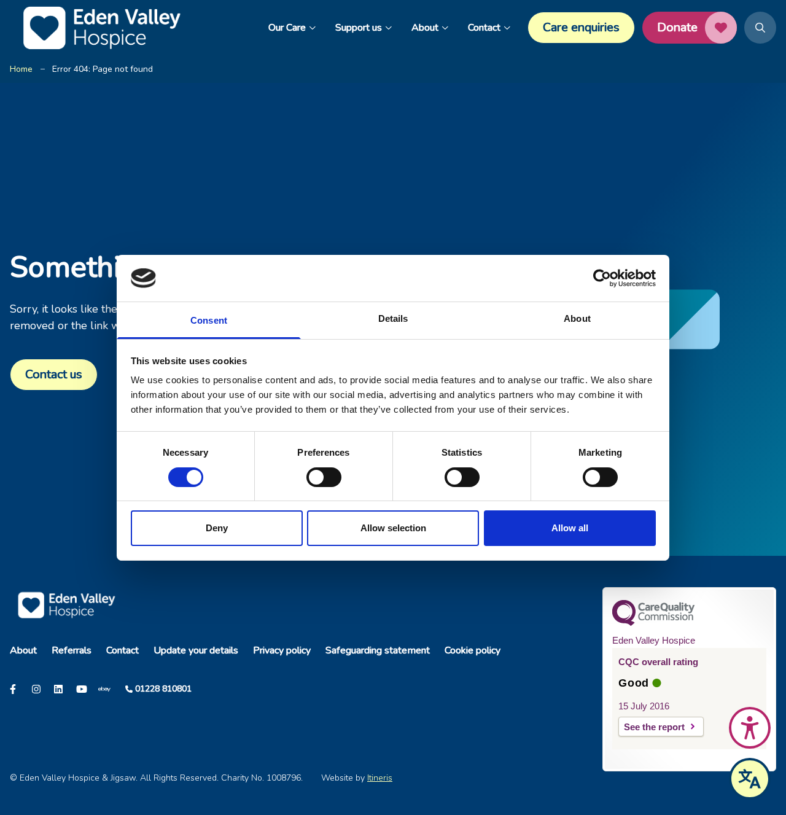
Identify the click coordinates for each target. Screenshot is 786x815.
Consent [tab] (208, 320)
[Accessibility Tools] (750, 728)
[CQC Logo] (653, 623)
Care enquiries (581, 27)
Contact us (53, 374)
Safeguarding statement (377, 650)
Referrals (71, 650)
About (424, 27)
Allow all (569, 528)
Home (21, 69)
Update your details (196, 650)
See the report (654, 727)
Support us (358, 27)
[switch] (323, 477)
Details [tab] (393, 318)
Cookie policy (472, 650)
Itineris (379, 778)
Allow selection (393, 528)
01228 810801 (163, 689)
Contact (484, 27)
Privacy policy (282, 650)
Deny (217, 528)
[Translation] (750, 779)
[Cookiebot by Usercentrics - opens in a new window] (602, 278)
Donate (677, 27)
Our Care (287, 27)
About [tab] (577, 318)
